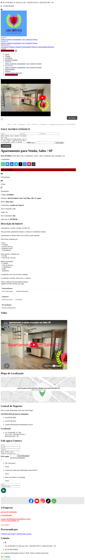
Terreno (34, 39)
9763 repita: (5, 456)
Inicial (7, 54)
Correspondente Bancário (45, 47)
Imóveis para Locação (23, 534)
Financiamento (26, 47)
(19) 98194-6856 (12, 75)
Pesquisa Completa (14, 47)
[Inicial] (14, 36)
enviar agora (59, 143)
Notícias (34, 47)
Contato (3, 49)
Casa (23, 39)
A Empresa (4, 47)
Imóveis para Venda (8, 534)
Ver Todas (72, 118)
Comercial (28, 39)
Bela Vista (10, 202)
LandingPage (6, 146)
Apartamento (17, 39)
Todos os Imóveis (6, 39)
